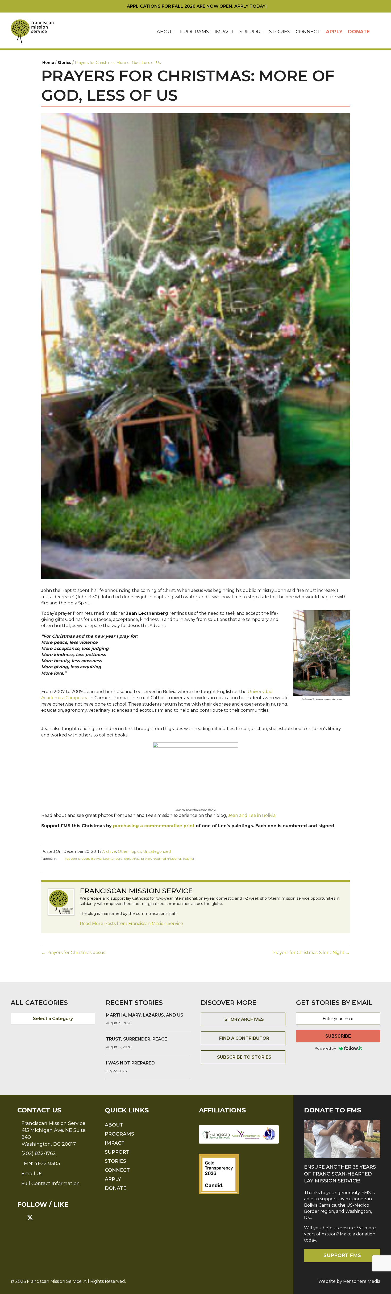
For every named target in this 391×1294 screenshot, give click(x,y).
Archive (109, 851)
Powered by (325, 1048)
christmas (131, 859)
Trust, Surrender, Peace (136, 1039)
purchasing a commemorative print (154, 825)
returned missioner (167, 859)
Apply (334, 32)
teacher (188, 859)
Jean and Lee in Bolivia (251, 815)
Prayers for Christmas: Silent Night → (311, 952)
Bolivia (96, 859)
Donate (359, 32)
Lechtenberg (113, 859)
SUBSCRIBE (338, 1036)
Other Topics (129, 851)
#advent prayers (77, 859)
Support (251, 32)
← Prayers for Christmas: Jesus (73, 952)
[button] (376, 32)
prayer (146, 859)
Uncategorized (157, 851)
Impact (224, 32)
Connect (308, 32)
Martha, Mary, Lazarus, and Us (144, 1015)
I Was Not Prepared (130, 1063)
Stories (279, 32)
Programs (194, 32)
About (165, 32)
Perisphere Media (361, 1281)
